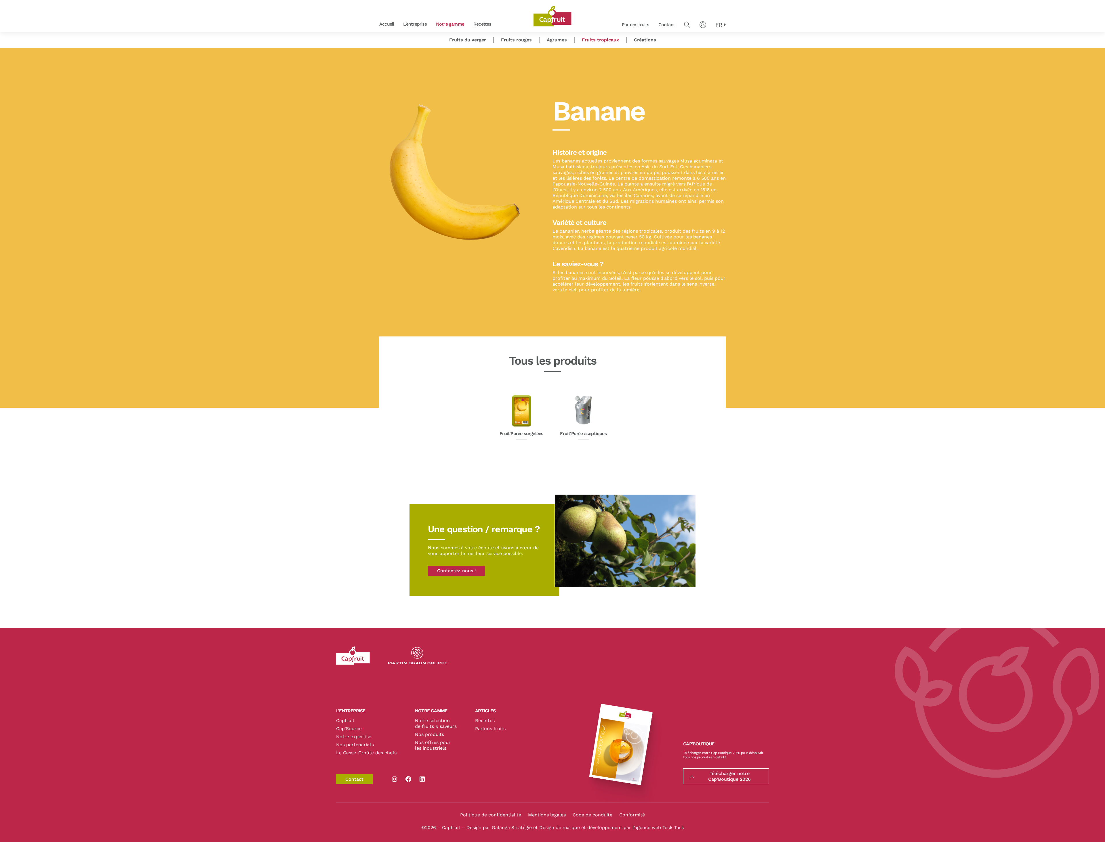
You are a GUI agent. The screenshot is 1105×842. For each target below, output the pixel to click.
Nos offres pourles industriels (433, 745)
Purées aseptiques (498, 24)
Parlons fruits (635, 24)
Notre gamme (450, 24)
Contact (666, 24)
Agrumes (557, 40)
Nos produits (429, 734)
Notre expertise (353, 736)
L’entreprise (414, 24)
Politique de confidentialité (490, 815)
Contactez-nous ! (456, 570)
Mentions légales (547, 815)
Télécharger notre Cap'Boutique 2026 (729, 776)
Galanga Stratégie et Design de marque (536, 827)
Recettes (482, 24)
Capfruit (345, 720)
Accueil (386, 24)
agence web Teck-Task (659, 827)
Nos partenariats (355, 744)
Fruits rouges (498, 24)
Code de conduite (592, 815)
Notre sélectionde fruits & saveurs (436, 723)
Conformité (632, 815)
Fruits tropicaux (600, 40)
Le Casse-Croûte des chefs (366, 752)
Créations (645, 40)
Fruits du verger (467, 40)
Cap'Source (349, 728)
